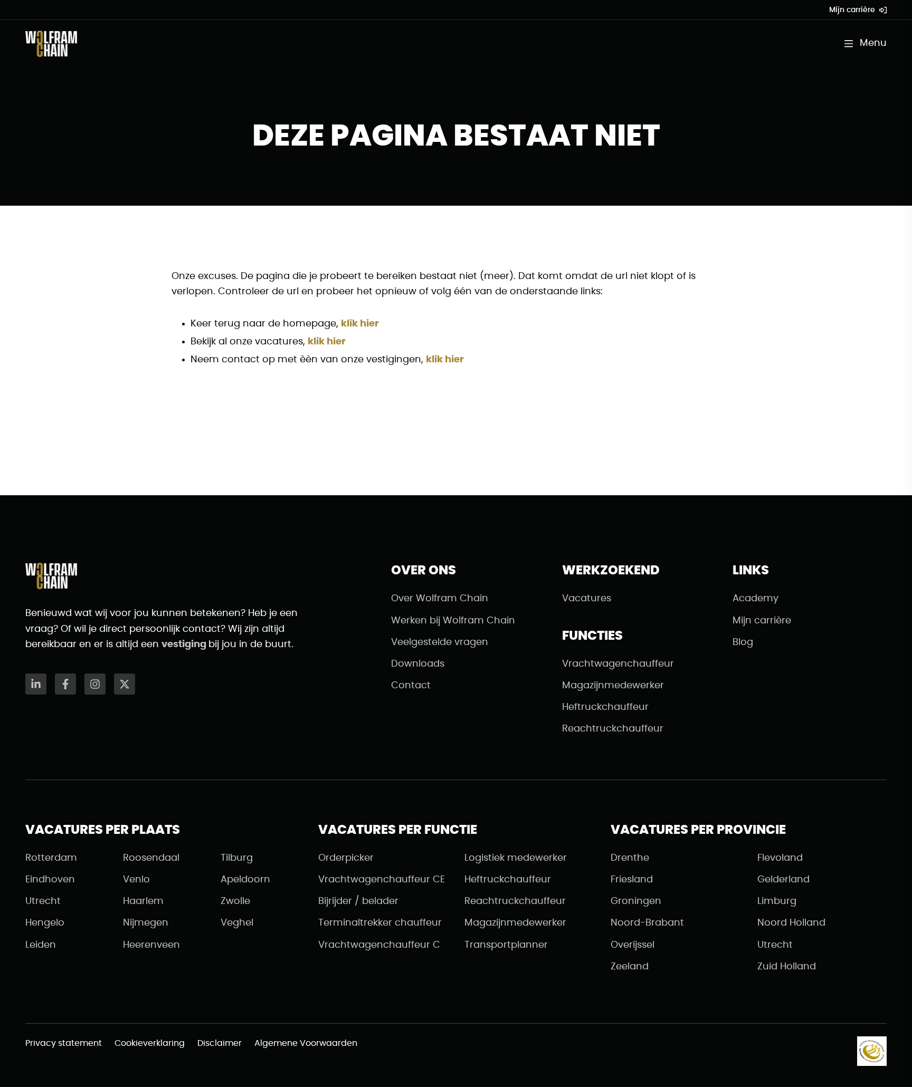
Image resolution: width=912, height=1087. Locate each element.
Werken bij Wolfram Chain (453, 621)
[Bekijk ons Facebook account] (65, 684)
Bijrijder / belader (358, 901)
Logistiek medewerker (515, 858)
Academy (755, 598)
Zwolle (235, 901)
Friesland (632, 879)
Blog (743, 642)
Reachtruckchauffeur (612, 729)
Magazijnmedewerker (613, 685)
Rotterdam (51, 858)
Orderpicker (346, 858)
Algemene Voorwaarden (305, 1043)
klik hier (360, 324)
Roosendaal (151, 858)
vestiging (185, 644)
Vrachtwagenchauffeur (618, 664)
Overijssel (632, 945)
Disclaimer (219, 1043)
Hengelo (44, 923)
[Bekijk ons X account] (124, 684)
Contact (411, 685)
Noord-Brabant (647, 923)
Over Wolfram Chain (439, 598)
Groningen (636, 901)
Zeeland (630, 966)
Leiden (40, 945)
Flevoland (780, 858)
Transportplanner (506, 945)
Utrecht (43, 901)
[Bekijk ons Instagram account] (95, 684)
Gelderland (783, 879)
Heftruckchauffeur (605, 707)
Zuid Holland (786, 966)
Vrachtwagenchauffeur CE (381, 879)
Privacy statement (63, 1043)
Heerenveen (151, 945)
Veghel (237, 923)
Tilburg (237, 858)
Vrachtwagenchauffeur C (379, 945)
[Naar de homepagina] (51, 44)
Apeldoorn (245, 879)
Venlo (136, 879)
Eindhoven (50, 879)
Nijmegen (145, 923)
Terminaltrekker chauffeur (380, 923)
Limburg (776, 901)
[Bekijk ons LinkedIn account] (35, 684)
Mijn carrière (852, 10)
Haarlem (143, 901)
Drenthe (630, 858)
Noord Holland (791, 923)
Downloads (417, 664)
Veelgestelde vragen (439, 642)
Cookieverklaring (150, 1043)
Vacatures (586, 598)
